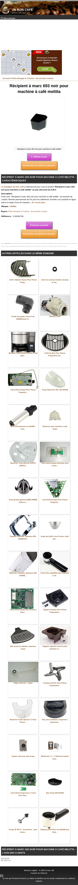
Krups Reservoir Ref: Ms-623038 (55, 390)
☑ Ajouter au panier (39, 225)
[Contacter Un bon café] (39, 875)
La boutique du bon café (12, 187)
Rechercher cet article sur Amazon (39, 165)
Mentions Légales (30, 870)
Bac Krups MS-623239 (55, 793)
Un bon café (22, 9)
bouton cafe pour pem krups (23, 756)
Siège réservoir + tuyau (23, 683)
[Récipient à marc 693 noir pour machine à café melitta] (39, 122)
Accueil (6, 78)
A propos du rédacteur (39, 873)
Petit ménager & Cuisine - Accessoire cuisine (33, 78)
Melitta (13, 206)
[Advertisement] (39, 34)
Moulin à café (55, 316)
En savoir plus (38, 202)
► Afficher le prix (39, 157)
